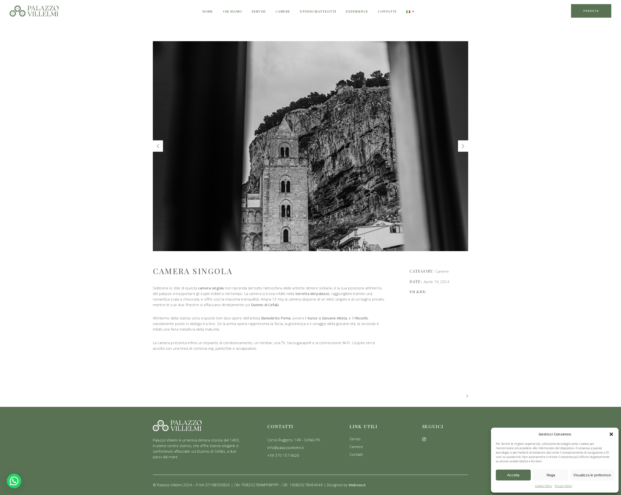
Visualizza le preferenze (592, 475)
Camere (442, 271)
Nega (551, 475)
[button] (611, 434)
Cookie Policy (543, 486)
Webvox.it (357, 484)
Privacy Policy (563, 486)
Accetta (513, 475)
